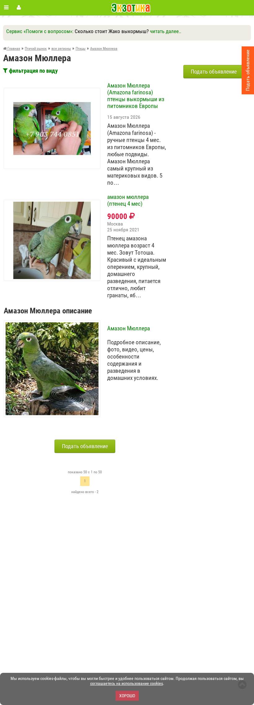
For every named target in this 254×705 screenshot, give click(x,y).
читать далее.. (165, 31)
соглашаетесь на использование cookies (126, 683)
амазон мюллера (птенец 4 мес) (128, 200)
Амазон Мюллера (128, 328)
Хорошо (127, 695)
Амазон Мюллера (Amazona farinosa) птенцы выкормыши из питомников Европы (135, 96)
